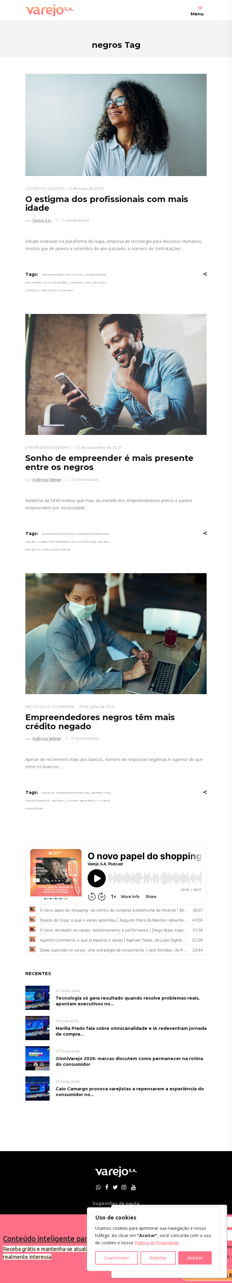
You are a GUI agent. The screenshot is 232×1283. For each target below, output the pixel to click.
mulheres (33, 282)
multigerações (56, 282)
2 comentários (84, 479)
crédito (48, 792)
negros (77, 282)
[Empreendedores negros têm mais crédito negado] (116, 633)
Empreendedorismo (58, 533)
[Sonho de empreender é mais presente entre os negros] (116, 374)
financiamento (37, 800)
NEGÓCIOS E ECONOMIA (50, 706)
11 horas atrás (67, 1021)
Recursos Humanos (57, 290)
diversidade (95, 274)
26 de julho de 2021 (96, 706)
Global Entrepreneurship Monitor (66, 541)
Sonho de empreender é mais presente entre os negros (109, 462)
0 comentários (75, 220)
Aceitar (195, 1258)
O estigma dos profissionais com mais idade (106, 203)
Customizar (116, 1258)
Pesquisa (32, 549)
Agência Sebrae (46, 479)
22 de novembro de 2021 (98, 447)
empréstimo (101, 792)
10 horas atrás (68, 990)
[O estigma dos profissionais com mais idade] (116, 125)
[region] (153, 1239)
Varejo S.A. (42, 220)
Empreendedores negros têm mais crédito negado (100, 721)
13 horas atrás (68, 1051)
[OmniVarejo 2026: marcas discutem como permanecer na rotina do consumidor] (37, 1058)
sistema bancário (80, 800)
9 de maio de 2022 (86, 188)
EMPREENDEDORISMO (48, 447)
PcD (88, 282)
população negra (57, 549)
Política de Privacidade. (156, 1242)
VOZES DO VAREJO (45, 188)
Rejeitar (158, 1258)
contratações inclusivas (62, 274)
